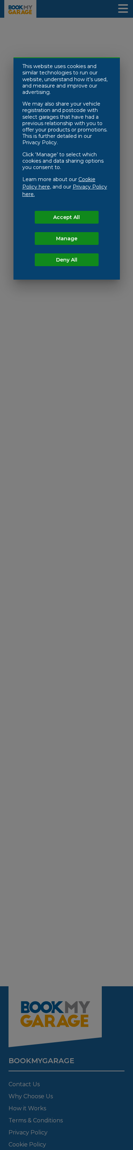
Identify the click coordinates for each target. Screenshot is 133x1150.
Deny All (66, 260)
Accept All (66, 217)
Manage (66, 238)
